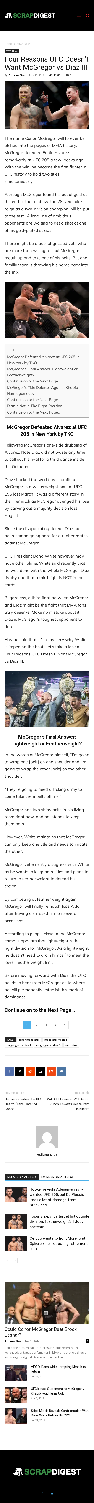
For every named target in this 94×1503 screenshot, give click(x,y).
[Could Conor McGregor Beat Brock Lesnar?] (47, 1303)
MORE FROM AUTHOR (57, 1177)
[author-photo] (47, 1148)
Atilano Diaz (17, 75)
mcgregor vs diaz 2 (19, 1045)
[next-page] (15, 1260)
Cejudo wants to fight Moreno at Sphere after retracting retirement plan (59, 1243)
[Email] (40, 1071)
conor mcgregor (28, 1039)
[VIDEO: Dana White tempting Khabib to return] (16, 1373)
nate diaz (71, 1045)
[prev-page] (7, 1260)
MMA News (24, 44)
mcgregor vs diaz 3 (48, 1045)
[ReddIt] (30, 1071)
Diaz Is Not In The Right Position (34, 406)
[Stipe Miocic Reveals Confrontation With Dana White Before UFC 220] (16, 1416)
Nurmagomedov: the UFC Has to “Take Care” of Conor (23, 1104)
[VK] (61, 1071)
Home (9, 44)
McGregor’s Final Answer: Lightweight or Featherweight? (42, 372)
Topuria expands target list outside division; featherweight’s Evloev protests (59, 1221)
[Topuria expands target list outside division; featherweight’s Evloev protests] (16, 1221)
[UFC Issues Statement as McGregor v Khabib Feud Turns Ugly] (16, 1395)
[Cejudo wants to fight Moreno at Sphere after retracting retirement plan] (16, 1243)
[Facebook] (9, 1071)
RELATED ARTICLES (21, 1177)
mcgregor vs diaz (55, 1039)
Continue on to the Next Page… (33, 381)
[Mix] (51, 1071)
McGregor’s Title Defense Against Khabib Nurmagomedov (42, 390)
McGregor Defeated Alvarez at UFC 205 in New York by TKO (43, 360)
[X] (19, 1071)
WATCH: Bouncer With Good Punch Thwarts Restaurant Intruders (68, 1104)
